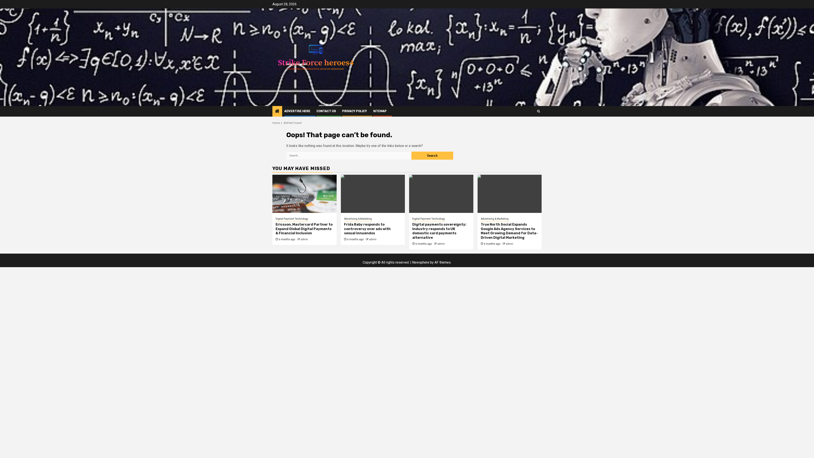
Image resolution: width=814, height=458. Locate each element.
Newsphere (420, 262)
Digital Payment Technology (292, 218)
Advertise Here (297, 111)
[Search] (538, 111)
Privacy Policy (354, 111)
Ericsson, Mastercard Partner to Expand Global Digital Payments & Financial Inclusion (304, 228)
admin (304, 239)
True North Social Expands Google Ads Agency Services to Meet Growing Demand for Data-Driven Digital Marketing (509, 231)
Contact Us (326, 111)
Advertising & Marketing (358, 218)
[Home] (277, 111)
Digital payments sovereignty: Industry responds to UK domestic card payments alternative (439, 231)
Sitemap (380, 111)
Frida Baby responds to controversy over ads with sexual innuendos (367, 228)
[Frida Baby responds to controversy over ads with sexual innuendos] (373, 194)
